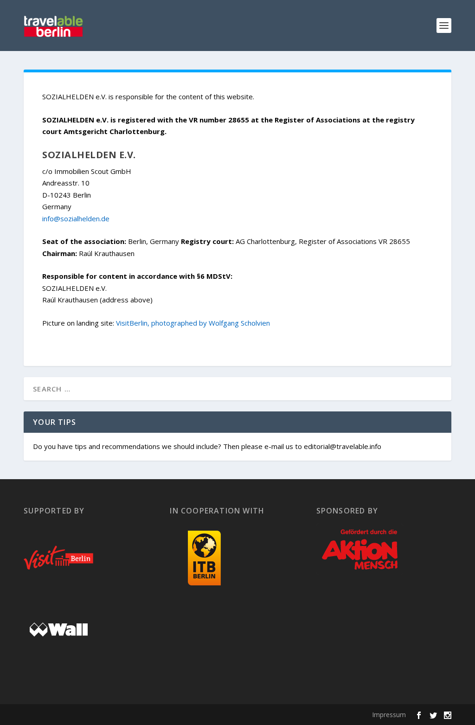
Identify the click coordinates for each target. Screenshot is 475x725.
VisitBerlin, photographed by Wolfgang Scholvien (193, 322)
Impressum (389, 714)
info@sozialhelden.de (75, 218)
